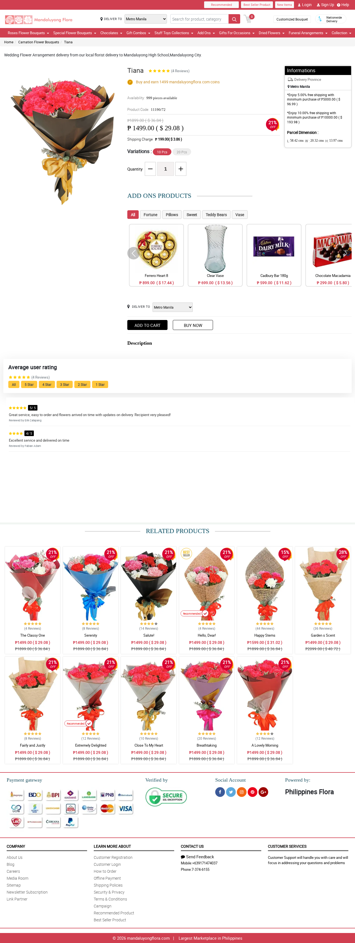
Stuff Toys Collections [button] (171, 32)
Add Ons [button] (204, 32)
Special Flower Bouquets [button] (72, 32)
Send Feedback (200, 856)
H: (334, 141)
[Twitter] (231, 792)
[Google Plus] (263, 792)
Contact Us (192, 846)
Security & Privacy (109, 892)
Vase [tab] (239, 214)
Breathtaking (207, 745)
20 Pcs (182, 152)
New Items (284, 4)
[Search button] (234, 19)
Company (16, 846)
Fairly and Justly (32, 745)
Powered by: (297, 780)
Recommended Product (114, 913)
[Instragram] (242, 792)
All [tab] (133, 214)
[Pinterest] (252, 792)
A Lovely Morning (265, 745)
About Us (14, 857)
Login (307, 4)
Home (8, 42)
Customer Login (107, 864)
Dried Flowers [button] (269, 32)
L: (295, 141)
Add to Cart (148, 325)
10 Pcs (162, 152)
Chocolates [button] (109, 32)
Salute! (148, 635)
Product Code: (146, 109)
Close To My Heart (149, 745)
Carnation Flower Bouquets (38, 42)
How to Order (105, 871)
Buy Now (193, 325)
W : (314, 141)
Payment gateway (24, 780)
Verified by (156, 780)
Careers (13, 871)
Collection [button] (339, 32)
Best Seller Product (257, 4)
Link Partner (17, 899)
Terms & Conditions (110, 899)
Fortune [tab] (150, 214)
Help (345, 4)
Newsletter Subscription (27, 892)
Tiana (68, 42)
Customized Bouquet (292, 19)
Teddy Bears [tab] (216, 214)
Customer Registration (113, 857)
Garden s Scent (323, 635)
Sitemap (14, 885)
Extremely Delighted (90, 745)
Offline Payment (107, 878)
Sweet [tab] (192, 214)
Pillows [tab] (172, 214)
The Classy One (32, 635)
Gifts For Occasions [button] (234, 32)
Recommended (221, 4)
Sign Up (327, 4)
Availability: (152, 97)
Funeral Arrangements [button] (306, 32)
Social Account (230, 780)
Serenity (90, 635)
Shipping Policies (108, 885)
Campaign (102, 906)
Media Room (17, 878)
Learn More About (112, 846)
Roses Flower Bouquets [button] (26, 32)
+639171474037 (204, 863)
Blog (10, 864)
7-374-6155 (200, 869)
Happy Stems (264, 635)
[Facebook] (220, 792)
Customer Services (287, 846)
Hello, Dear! (207, 635)
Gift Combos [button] (136, 32)
